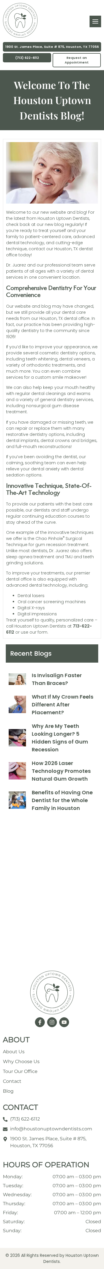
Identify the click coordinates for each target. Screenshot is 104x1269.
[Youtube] (64, 1022)
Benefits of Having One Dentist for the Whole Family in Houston (62, 800)
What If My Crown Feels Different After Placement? (62, 704)
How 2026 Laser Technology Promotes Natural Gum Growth (61, 770)
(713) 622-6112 (27, 57)
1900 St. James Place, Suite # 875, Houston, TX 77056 (52, 46)
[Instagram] (52, 1022)
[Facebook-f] (40, 1022)
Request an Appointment (77, 60)
